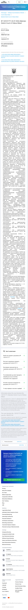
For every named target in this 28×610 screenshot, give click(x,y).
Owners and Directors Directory (9, 540)
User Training (5, 500)
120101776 (19, 441)
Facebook (4, 583)
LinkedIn (4, 585)
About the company (6, 490)
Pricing (3, 488)
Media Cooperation (6, 494)
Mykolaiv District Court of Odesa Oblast (10, 16)
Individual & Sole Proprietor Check (10, 512)
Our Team (4, 492)
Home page (3, 12)
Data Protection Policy (20, 586)
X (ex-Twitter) (5, 591)
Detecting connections (7, 522)
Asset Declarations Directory (8, 542)
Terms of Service (19, 582)
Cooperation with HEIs (7, 496)
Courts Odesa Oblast (5, 14)
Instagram (4, 589)
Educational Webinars (7, 498)
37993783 (20, 308)
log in (19, 2)
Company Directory (6, 532)
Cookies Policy (18, 588)
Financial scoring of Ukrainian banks (10, 526)
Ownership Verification (7, 516)
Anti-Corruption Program (18, 591)
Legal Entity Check (6, 510)
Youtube (4, 587)
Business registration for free (14, 479)
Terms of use (18, 584)
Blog (3, 503)
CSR (3, 505)
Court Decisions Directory (8, 536)
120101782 (21, 445)
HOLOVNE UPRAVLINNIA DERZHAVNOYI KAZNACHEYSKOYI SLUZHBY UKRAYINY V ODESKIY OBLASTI (12, 56)
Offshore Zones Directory (8, 538)
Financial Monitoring (7, 514)
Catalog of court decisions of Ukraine (16, 12)
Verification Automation (7, 520)
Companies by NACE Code (8, 534)
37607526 (12, 296)
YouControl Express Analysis (9, 524)
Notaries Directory (6, 544)
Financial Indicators (6, 518)
